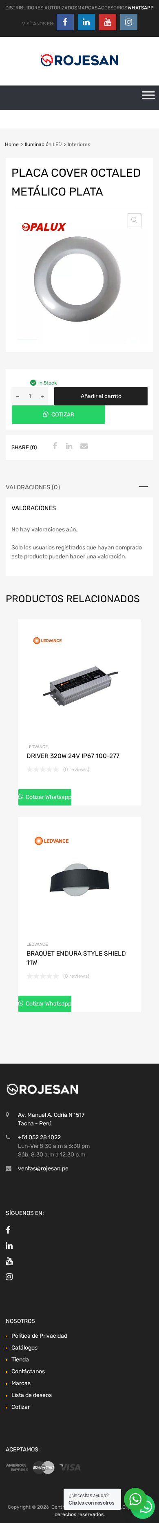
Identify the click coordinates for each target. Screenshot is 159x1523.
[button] (134, 220)
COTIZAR (62, 414)
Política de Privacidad (39, 1335)
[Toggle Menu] (148, 97)
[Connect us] (65, 22)
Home (12, 144)
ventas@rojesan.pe (43, 1168)
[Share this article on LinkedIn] (68, 446)
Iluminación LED (43, 144)
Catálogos (24, 1347)
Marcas (21, 1383)
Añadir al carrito (101, 396)
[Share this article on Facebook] (53, 446)
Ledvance (37, 746)
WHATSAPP (141, 8)
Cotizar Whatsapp (47, 797)
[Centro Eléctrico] (79, 68)
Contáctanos (28, 1371)
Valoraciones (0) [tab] (33, 487)
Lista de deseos (31, 1395)
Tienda (20, 1359)
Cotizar (20, 1407)
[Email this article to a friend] (82, 446)
